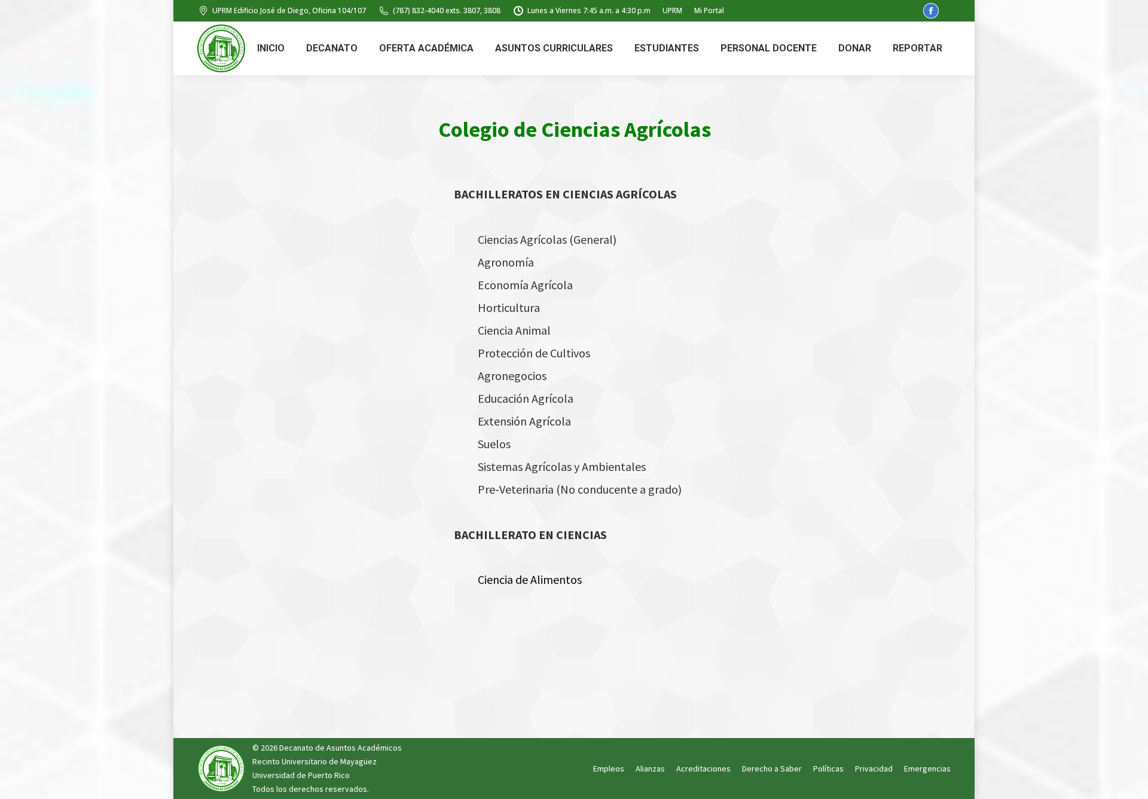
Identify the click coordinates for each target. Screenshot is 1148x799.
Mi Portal (709, 10)
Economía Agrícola (525, 284)
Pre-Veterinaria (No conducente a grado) (580, 489)
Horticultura (509, 307)
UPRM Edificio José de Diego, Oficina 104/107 (289, 10)
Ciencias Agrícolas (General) (547, 239)
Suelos (494, 443)
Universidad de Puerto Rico (301, 775)
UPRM (672, 10)
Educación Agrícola (525, 398)
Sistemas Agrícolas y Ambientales (562, 466)
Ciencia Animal (514, 330)
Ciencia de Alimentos (530, 579)
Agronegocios (512, 375)
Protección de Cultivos (534, 352)
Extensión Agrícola (524, 421)
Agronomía (506, 262)
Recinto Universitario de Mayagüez (314, 761)
